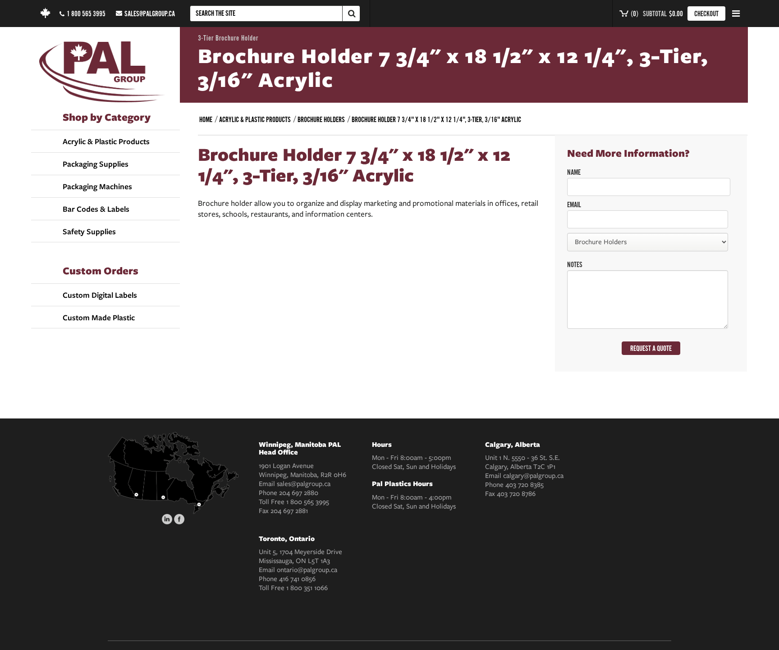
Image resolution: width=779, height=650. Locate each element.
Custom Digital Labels (100, 295)
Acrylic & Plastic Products (106, 141)
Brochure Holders (321, 119)
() (633, 13)
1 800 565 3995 (86, 13)
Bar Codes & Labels (96, 209)
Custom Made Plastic (99, 317)
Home (205, 119)
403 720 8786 (516, 494)
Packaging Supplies (95, 164)
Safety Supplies (89, 231)
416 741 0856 (297, 579)
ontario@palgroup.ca (307, 570)
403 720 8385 (524, 485)
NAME (574, 172)
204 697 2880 (298, 493)
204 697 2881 (289, 511)
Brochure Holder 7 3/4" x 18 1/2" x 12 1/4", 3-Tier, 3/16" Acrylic (436, 119)
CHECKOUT (706, 13)
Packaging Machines (97, 186)
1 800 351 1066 (307, 588)
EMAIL (574, 204)
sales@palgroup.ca (149, 13)
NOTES (574, 264)
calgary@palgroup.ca (533, 476)
